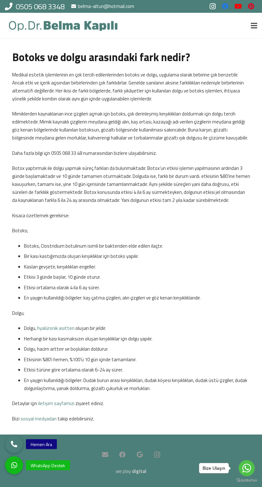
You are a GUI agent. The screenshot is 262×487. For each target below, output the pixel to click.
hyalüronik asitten (55, 328)
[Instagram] (212, 6)
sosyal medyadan (38, 418)
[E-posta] (105, 455)
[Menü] (254, 26)
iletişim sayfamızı (56, 403)
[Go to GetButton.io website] (246, 480)
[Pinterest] (250, 6)
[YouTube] (238, 6)
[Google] (140, 455)
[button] (14, 465)
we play (131, 471)
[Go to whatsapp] (247, 468)
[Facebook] (225, 6)
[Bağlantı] (63, 26)
